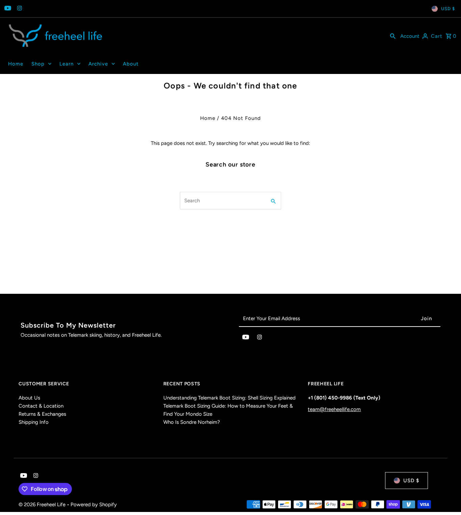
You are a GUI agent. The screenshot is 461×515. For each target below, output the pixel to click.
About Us (29, 398)
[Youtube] (7, 9)
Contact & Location (41, 406)
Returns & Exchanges (42, 414)
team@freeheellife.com (334, 409)
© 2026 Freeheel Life (43, 504)
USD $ (448, 8)
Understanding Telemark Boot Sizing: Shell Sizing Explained (229, 398)
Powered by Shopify (94, 504)
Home (207, 118)
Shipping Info (34, 422)
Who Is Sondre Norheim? (191, 422)
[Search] (392, 36)
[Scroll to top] (446, 497)
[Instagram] (19, 9)
